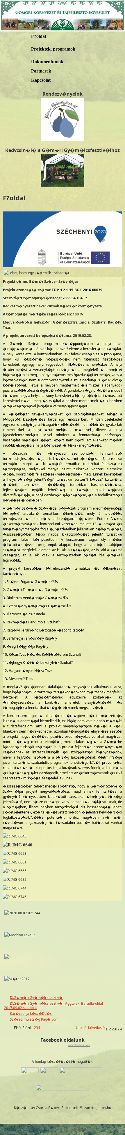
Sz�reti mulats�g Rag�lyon (33, 1019)
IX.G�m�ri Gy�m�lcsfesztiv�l (36, 997)
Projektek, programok (53, 49)
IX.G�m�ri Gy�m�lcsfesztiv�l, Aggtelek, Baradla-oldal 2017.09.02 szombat (53, 1005)
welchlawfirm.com (79, 1045)
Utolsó (81, 1027)
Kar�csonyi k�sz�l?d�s (31, 1013)
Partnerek (41, 70)
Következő (96, 1027)
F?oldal (38, 36)
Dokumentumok (47, 61)
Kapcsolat (41, 80)
